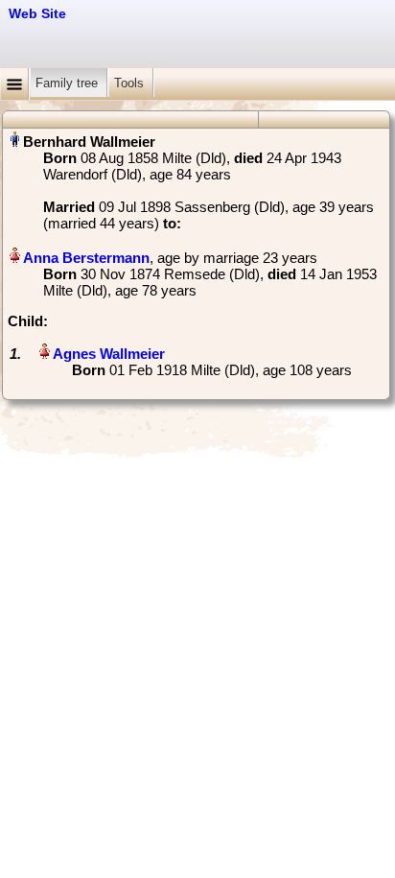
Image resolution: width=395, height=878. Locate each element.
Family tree (68, 83)
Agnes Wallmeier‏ (109, 353)
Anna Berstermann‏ (86, 257)
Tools (131, 83)
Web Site (37, 13)
